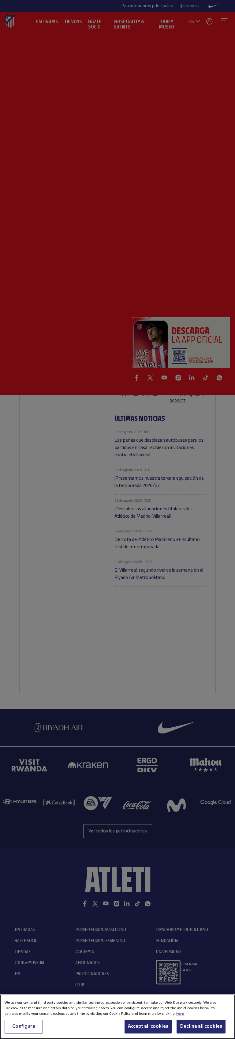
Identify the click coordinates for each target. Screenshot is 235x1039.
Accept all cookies (148, 1026)
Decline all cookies (201, 1026)
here (180, 1013)
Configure (23, 1026)
